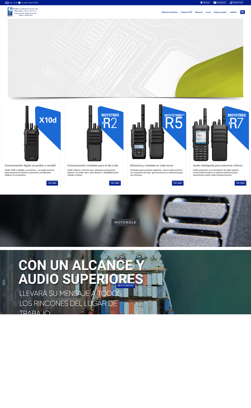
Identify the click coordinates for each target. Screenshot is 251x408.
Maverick (198, 12)
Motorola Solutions (170, 12)
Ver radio (52, 183)
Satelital (233, 12)
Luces (208, 12)
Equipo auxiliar (220, 12)
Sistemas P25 (186, 12)
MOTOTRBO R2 (125, 286)
